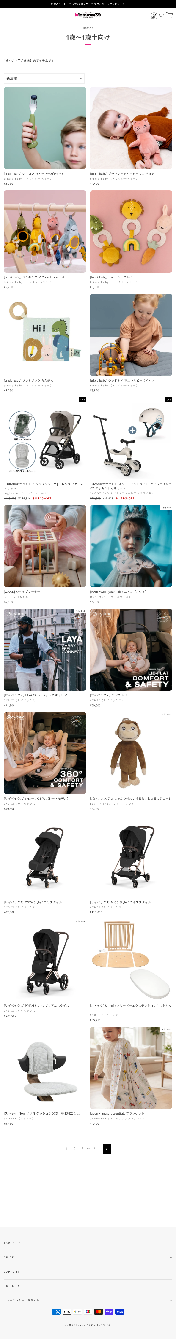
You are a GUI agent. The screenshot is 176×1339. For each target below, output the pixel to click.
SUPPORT (12, 1271)
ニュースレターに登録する (22, 1300)
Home (87, 28)
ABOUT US (12, 1243)
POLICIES (12, 1286)
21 (95, 1148)
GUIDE (9, 1257)
